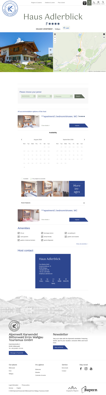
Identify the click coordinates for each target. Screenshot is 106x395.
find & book (65, 368)
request (77, 125)
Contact (64, 371)
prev (50, 50)
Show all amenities (81, 244)
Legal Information (13, 385)
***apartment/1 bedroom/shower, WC (59, 116)
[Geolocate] (104, 37)
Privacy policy (25, 385)
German (11, 388)
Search (78, 96)
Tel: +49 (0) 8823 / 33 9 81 (16, 348)
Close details (45, 125)
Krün (10, 371)
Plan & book (61, 2)
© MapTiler (90, 71)
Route (66, 281)
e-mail (53, 281)
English (19, 388)
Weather (94, 3)
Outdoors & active (50, 2)
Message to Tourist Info (16, 353)
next (50, 54)
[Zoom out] (55, 39)
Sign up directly (59, 347)
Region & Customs (36, 2)
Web (59, 281)
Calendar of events (40, 375)
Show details (45, 219)
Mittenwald (12, 368)
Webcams (98, 3)
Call (41, 281)
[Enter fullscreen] (55, 34)
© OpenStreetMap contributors (99, 71)
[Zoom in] (55, 37)
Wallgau (11, 373)
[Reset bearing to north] (55, 42)
